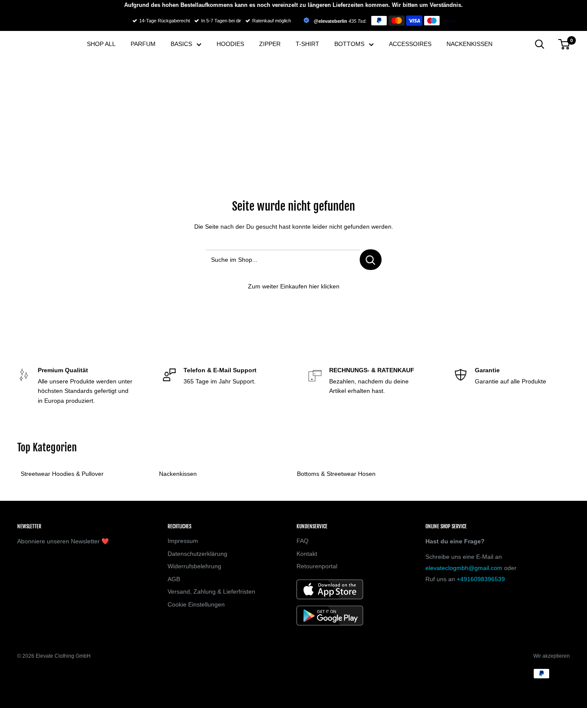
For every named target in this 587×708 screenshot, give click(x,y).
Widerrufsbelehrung (194, 566)
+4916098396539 (481, 579)
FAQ (303, 540)
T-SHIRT (307, 43)
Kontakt (307, 553)
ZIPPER (270, 43)
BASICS (181, 43)
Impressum (183, 540)
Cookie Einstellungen (196, 604)
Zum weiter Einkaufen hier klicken (293, 286)
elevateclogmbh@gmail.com (463, 567)
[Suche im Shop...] (371, 259)
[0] (564, 44)
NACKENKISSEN (469, 43)
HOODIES (230, 43)
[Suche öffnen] (539, 44)
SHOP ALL (101, 43)
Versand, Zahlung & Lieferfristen (211, 591)
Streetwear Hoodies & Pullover (62, 473)
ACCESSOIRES (410, 43)
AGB (174, 579)
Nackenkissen (178, 473)
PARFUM (143, 43)
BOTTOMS (349, 43)
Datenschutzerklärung (197, 553)
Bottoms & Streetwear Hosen (336, 473)
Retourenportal (317, 566)
